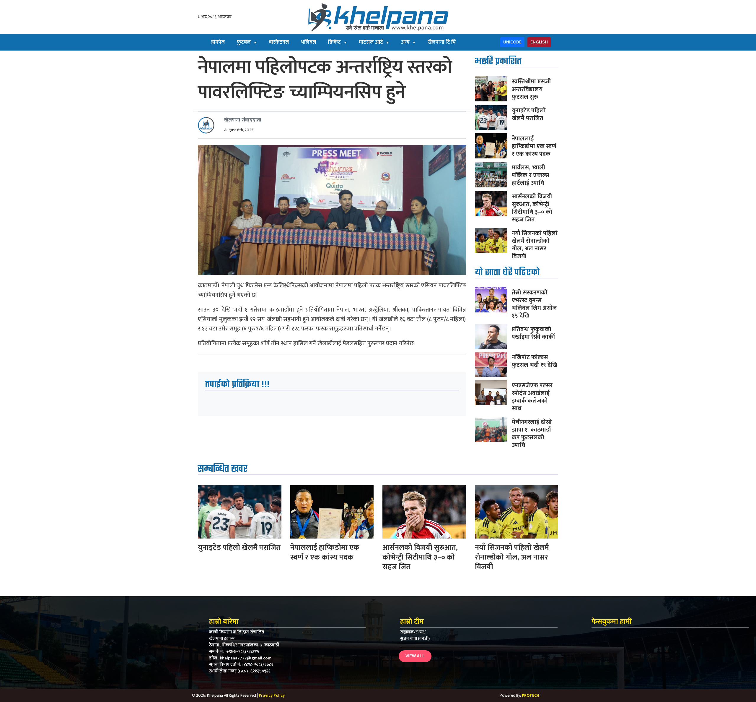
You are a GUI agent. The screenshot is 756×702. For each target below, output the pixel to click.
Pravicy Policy (272, 695)
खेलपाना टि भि (442, 42)
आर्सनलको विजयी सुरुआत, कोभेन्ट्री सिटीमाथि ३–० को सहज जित (532, 208)
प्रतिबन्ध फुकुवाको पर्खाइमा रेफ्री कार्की (533, 333)
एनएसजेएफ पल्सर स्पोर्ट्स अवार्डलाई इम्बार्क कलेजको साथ (532, 397)
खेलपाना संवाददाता (242, 120)
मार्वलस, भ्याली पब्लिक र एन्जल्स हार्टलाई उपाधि (530, 175)
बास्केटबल (279, 42)
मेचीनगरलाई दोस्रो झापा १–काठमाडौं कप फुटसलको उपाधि (532, 433)
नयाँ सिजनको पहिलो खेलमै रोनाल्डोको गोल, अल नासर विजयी (535, 244)
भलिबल (308, 42)
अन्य (408, 42)
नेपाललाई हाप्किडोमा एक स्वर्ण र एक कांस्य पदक (534, 146)
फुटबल (247, 42)
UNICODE (512, 42)
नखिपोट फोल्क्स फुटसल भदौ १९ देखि (534, 361)
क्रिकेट (337, 42)
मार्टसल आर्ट (374, 42)
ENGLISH (539, 42)
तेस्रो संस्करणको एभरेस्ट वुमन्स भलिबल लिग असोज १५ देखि (534, 304)
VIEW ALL (415, 656)
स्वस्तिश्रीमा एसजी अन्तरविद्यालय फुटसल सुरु (531, 89)
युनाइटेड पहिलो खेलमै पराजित (529, 114)
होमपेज (218, 42)
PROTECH (530, 695)
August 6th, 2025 (238, 130)
